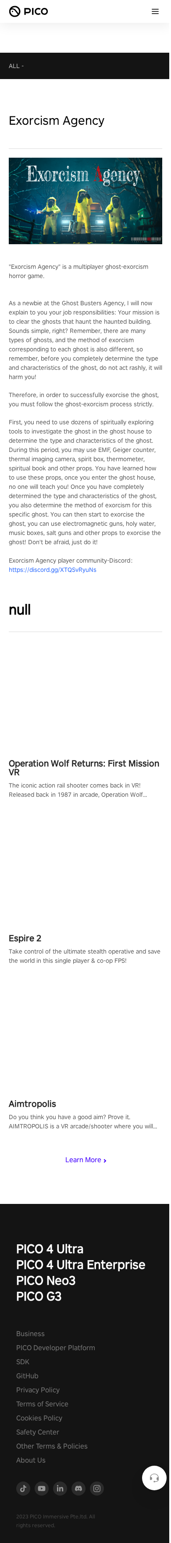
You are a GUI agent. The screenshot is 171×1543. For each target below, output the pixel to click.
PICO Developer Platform (55, 1347)
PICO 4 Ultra (50, 1248)
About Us (31, 1460)
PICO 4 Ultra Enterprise (81, 1264)
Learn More (83, 1159)
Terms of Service (42, 1404)
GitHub (27, 1375)
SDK (22, 1361)
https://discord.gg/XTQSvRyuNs (52, 570)
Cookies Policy (39, 1418)
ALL (14, 66)
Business (30, 1333)
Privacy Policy (38, 1390)
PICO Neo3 (46, 1280)
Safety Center (37, 1432)
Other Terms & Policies (52, 1446)
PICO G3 (39, 1296)
